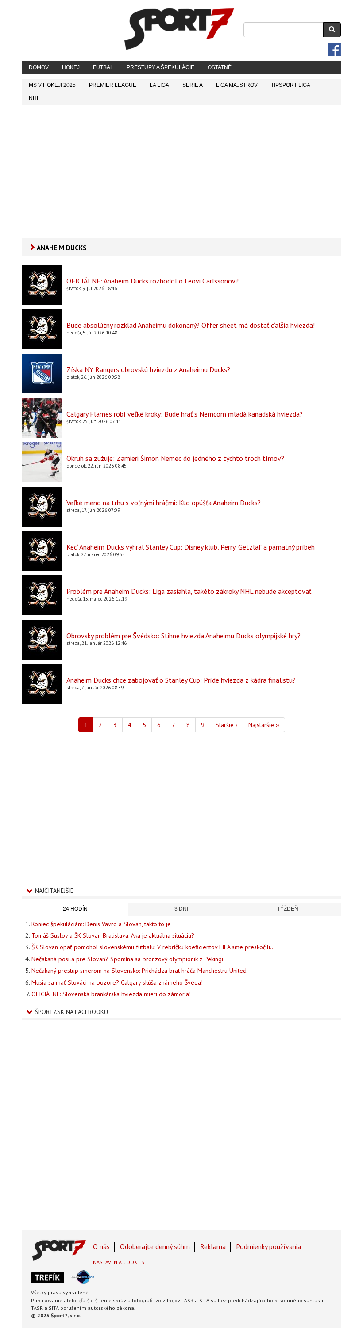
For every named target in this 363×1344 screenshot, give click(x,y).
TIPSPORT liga (290, 85)
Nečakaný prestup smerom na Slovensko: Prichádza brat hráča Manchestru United (139, 971)
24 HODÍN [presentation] (75, 909)
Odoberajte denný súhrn (155, 1246)
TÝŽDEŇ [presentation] (287, 909)
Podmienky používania (268, 1246)
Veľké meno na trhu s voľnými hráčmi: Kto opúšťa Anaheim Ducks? (163, 502)
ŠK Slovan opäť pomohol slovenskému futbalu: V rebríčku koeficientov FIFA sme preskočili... (153, 947)
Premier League (112, 85)
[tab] (75, 909)
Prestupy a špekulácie (160, 67)
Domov (39, 67)
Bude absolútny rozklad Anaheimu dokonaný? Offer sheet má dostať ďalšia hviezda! (190, 325)
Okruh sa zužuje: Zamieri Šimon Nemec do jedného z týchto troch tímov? (175, 458)
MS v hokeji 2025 (52, 85)
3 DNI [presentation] (181, 909)
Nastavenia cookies (118, 1262)
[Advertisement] (181, 172)
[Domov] (179, 29)
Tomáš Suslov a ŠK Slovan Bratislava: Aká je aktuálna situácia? (112, 935)
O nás (101, 1246)
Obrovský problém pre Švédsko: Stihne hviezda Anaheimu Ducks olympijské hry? (183, 635)
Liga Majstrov (237, 85)
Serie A (192, 85)
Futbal (103, 67)
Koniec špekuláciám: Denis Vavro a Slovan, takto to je (101, 924)
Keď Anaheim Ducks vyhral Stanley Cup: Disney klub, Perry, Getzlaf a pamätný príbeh (190, 546)
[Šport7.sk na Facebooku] (334, 49)
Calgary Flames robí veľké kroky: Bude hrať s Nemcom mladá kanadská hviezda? (184, 413)
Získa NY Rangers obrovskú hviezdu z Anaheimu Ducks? (148, 369)
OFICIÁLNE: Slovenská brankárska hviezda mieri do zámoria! (111, 994)
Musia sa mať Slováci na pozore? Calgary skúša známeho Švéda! (117, 982)
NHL (34, 98)
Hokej (71, 67)
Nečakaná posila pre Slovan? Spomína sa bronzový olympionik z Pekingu (128, 959)
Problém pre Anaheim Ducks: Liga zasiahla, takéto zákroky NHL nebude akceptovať (188, 591)
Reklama (213, 1246)
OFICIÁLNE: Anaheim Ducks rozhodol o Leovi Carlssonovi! (152, 280)
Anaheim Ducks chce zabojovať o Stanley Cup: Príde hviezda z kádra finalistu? (181, 680)
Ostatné (220, 67)
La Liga (159, 85)
